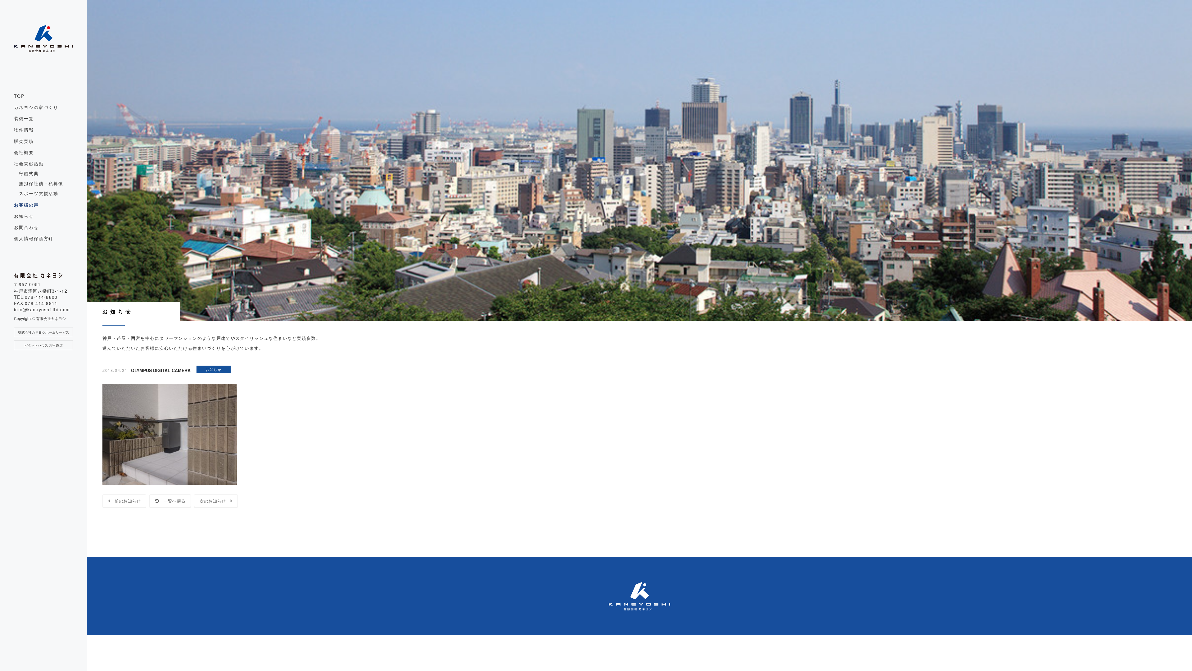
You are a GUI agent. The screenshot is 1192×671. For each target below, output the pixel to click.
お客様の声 (26, 205)
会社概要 (24, 152)
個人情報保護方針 (33, 238)
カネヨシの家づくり (36, 107)
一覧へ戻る (172, 501)
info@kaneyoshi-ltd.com (42, 309)
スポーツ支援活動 (38, 193)
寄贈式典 (29, 173)
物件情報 (24, 129)
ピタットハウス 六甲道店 (43, 345)
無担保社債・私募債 (41, 183)
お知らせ (24, 216)
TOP (19, 96)
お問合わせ (26, 227)
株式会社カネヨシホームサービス (43, 332)
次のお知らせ (215, 501)
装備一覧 (24, 118)
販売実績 (24, 141)
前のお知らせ (125, 501)
